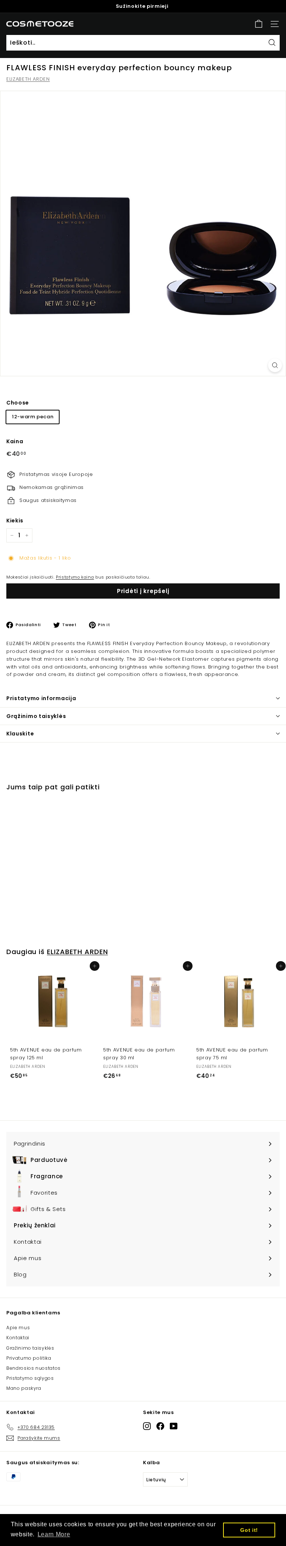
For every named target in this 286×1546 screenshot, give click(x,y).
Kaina (14, 441)
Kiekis (14, 520)
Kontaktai (17, 1337)
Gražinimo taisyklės (30, 1348)
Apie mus (18, 1327)
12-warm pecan (32, 416)
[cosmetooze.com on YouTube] (174, 1426)
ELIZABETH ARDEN (28, 79)
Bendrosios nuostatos (33, 1368)
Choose (17, 402)
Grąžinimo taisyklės (36, 716)
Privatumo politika (28, 1358)
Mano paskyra (23, 1388)
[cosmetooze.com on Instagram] (147, 1426)
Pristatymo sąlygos (30, 1378)
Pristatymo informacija (41, 698)
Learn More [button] (54, 1534)
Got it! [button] (249, 1530)
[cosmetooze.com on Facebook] (160, 1426)
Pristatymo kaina (75, 577)
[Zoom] (275, 365)
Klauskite (20, 733)
